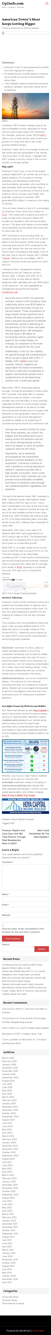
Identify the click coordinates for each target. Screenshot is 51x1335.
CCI (4, 214)
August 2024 (8, 1119)
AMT (42, 135)
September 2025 (10, 1077)
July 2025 (7, 1084)
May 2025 (7, 1090)
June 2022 (7, 1204)
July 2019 (7, 1269)
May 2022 (7, 1207)
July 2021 (7, 1240)
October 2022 (9, 1191)
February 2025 (9, 1100)
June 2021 (7, 1243)
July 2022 (7, 1201)
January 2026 (9, 1064)
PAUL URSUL (9, 1028)
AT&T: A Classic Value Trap (28, 1033)
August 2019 (8, 1266)
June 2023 (7, 1165)
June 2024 (7, 1126)
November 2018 (10, 1279)
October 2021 (8, 1230)
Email (5, 904)
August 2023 (8, 1158)
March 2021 (8, 1250)
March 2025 (8, 1097)
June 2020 (7, 1256)
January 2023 (9, 1181)
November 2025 (10, 1071)
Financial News (9, 1300)
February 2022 (9, 1217)
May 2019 (7, 1272)
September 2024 (10, 1116)
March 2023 (8, 1175)
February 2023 (9, 1178)
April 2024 (7, 1132)
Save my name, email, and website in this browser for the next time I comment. (23, 930)
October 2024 (9, 1113)
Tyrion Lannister (10, 1039)
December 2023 (10, 1145)
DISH (23, 361)
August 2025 (8, 1080)
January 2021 (9, 1253)
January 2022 (9, 1220)
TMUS (6, 258)
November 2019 (10, 1259)
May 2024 (7, 1129)
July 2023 (7, 1162)
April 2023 (7, 1171)
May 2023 (7, 1168)
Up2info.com (13, 3)
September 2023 (10, 1155)
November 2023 (10, 1149)
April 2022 (7, 1210)
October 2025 (9, 1074)
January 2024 (9, 1142)
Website (6, 915)
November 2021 (10, 1227)
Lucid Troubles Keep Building (34, 1028)
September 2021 (10, 1233)
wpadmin (35, 28)
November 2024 (10, 1110)
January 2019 (9, 1276)
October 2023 (9, 1152)
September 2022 (10, 1194)
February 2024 (9, 1139)
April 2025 (7, 1093)
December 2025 (10, 1067)
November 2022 (10, 1188)
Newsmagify (38, 1330)
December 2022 (10, 1184)
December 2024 (10, 1106)
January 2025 (9, 1103)
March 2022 (8, 1214)
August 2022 (8, 1197)
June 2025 (7, 1087)
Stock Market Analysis (23, 819)
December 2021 (10, 1224)
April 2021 (7, 1246)
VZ (12, 276)
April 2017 (7, 1282)
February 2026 (9, 1061)
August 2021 (8, 1237)
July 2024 (7, 1123)
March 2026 (8, 1058)
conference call (10, 292)
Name (6, 894)
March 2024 (8, 1136)
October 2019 (8, 1263)
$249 (19, 567)
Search (5, 944)
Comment (8, 862)
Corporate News (10, 1297)
